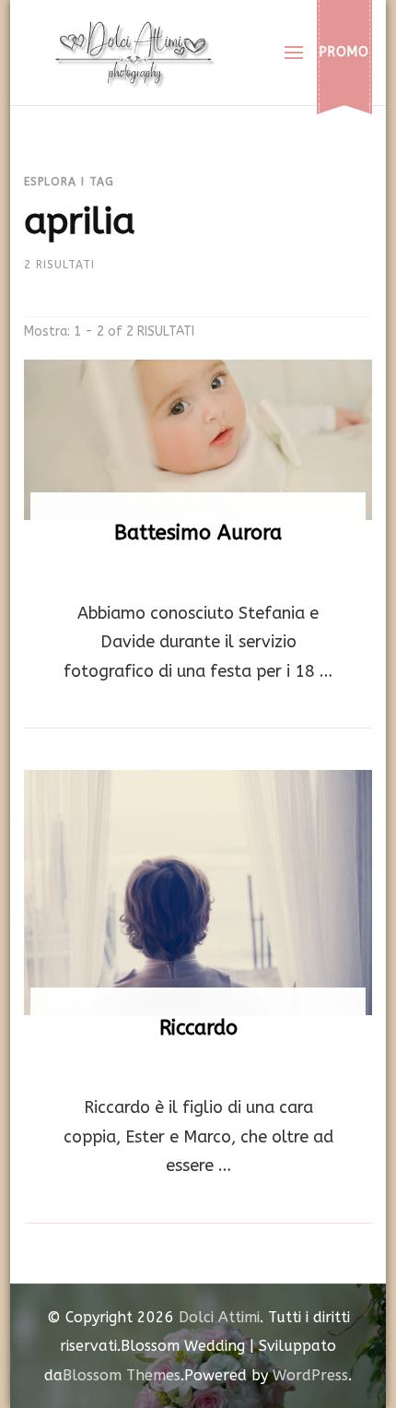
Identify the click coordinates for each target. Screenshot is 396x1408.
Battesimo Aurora (198, 533)
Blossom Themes (122, 1375)
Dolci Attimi (219, 1317)
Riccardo (198, 1028)
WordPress (310, 1375)
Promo (344, 52)
